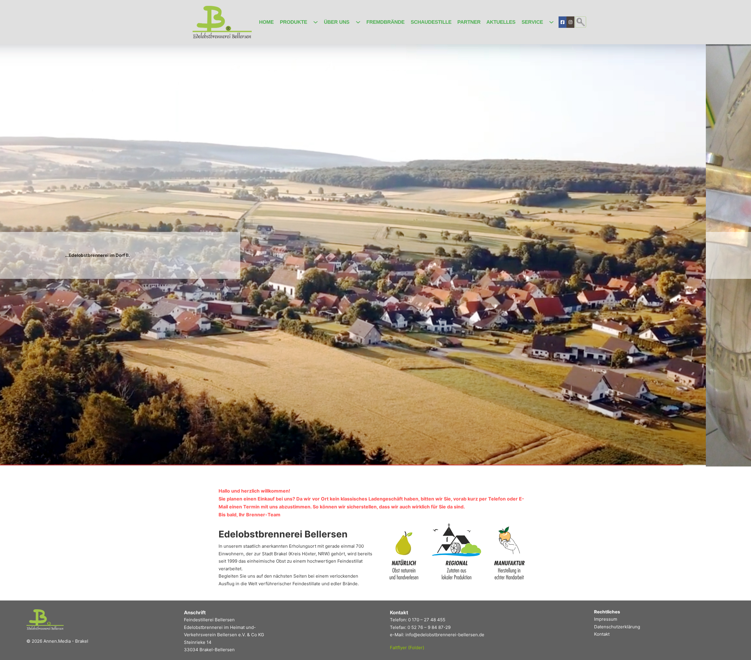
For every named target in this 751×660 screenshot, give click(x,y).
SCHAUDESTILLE (431, 22)
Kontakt (602, 634)
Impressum (605, 619)
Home (266, 22)
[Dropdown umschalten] (316, 22)
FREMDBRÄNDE (385, 22)
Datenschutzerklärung (617, 627)
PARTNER (469, 22)
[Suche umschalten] (580, 22)
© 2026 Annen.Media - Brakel (57, 641)
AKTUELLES (500, 22)
